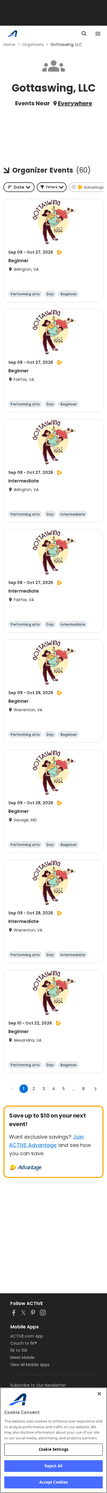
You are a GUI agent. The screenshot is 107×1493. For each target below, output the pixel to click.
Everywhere (75, 103)
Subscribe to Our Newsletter (38, 1385)
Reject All (53, 1465)
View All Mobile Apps (30, 1364)
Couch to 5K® (23, 1343)
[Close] (99, 1393)
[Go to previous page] (12, 1088)
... (73, 1089)
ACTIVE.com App (26, 1336)
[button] (51, 187)
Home (9, 44)
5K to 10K (18, 1350)
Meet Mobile (22, 1357)
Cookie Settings (53, 1449)
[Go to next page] (95, 1088)
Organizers (33, 44)
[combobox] (19, 187)
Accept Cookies (53, 1482)
